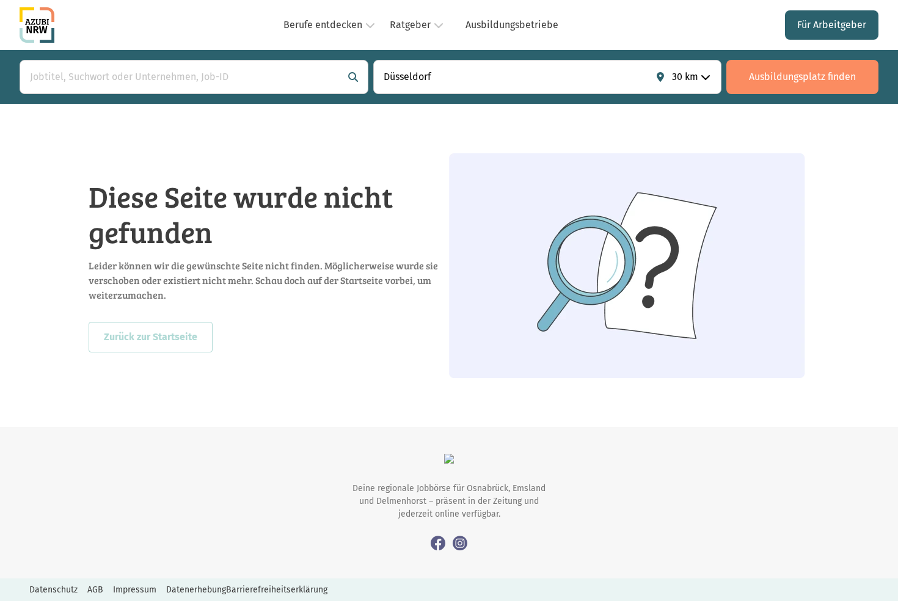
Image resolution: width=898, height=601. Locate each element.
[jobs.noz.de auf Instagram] (460, 542)
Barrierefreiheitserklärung (276, 590)
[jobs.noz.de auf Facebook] (438, 542)
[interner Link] (37, 25)
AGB (95, 590)
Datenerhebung (196, 590)
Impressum (134, 590)
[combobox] (182, 77)
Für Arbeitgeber (831, 25)
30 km (685, 76)
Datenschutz (53, 590)
